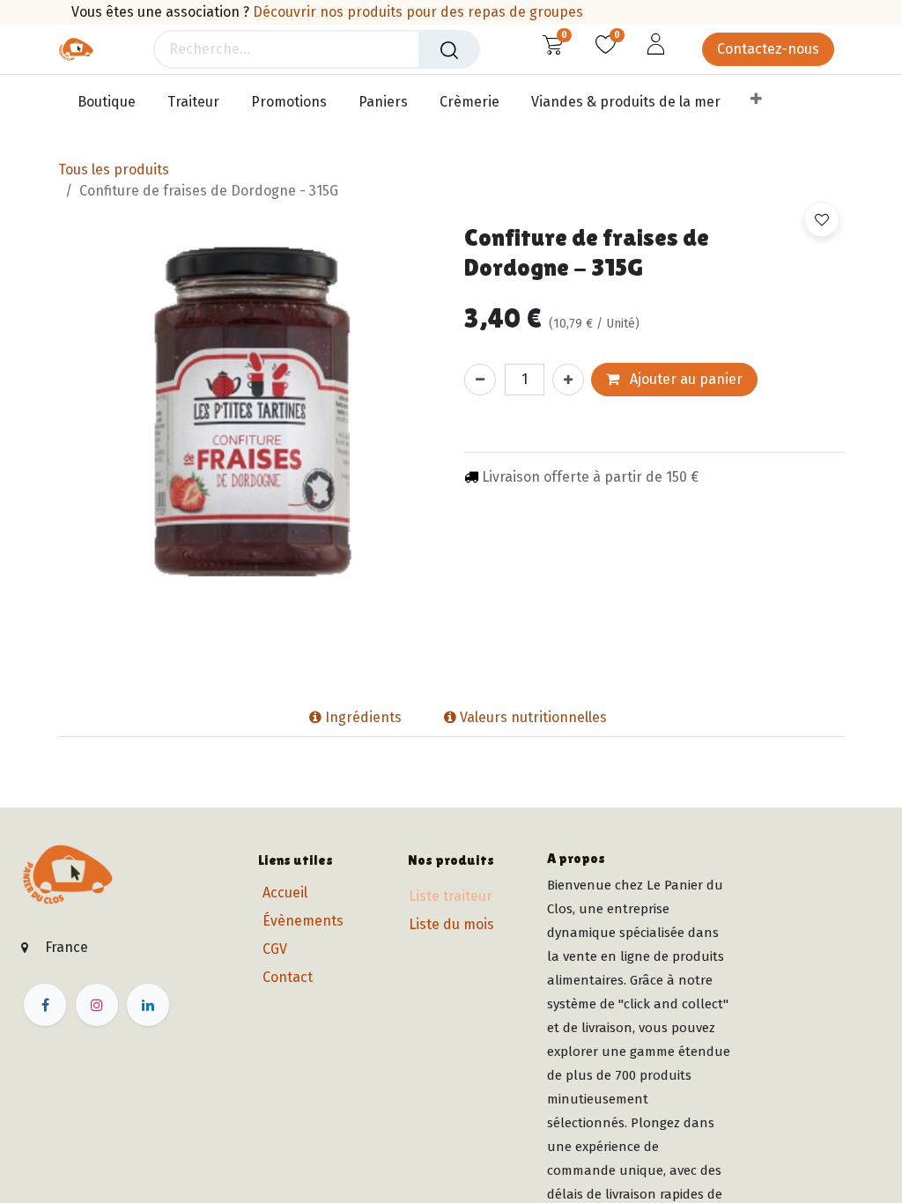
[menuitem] (111, 103)
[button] (821, 219)
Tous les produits (113, 169)
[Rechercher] (449, 49)
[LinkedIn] (148, 1005)
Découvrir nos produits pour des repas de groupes (418, 12)
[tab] (281, 717)
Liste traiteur (450, 896)
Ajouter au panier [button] (684, 379)
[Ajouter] (568, 379)
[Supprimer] (480, 379)
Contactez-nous (768, 49)
